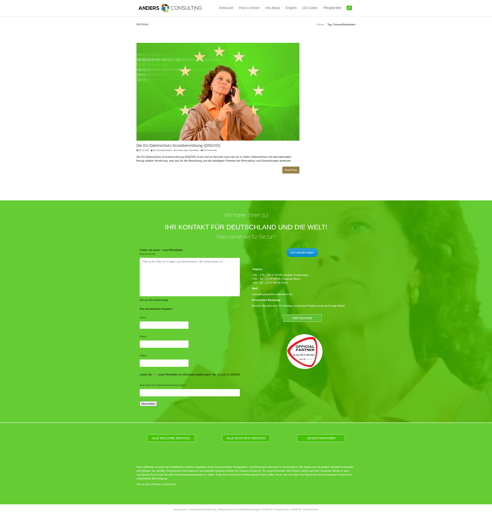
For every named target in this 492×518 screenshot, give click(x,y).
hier (155, 374)
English (291, 8)
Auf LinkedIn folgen (302, 252)
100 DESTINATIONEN (321, 438)
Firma (143, 336)
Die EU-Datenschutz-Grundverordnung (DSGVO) (178, 145)
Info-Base (272, 8)
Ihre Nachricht (147, 254)
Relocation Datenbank (189, 150)
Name (143, 317)
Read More (291, 170)
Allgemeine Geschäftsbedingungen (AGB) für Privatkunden (254, 509)
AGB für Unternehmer (305, 509)
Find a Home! (249, 8)
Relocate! (226, 8)
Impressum (180, 509)
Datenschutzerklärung (202, 509)
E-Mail (143, 355)
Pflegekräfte (332, 8)
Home (320, 24)
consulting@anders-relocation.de (272, 294)
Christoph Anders (164, 150)
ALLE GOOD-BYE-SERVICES (246, 438)
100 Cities (309, 8)
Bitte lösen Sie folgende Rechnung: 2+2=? (163, 385)
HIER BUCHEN (302, 318)
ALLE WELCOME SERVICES (171, 438)
